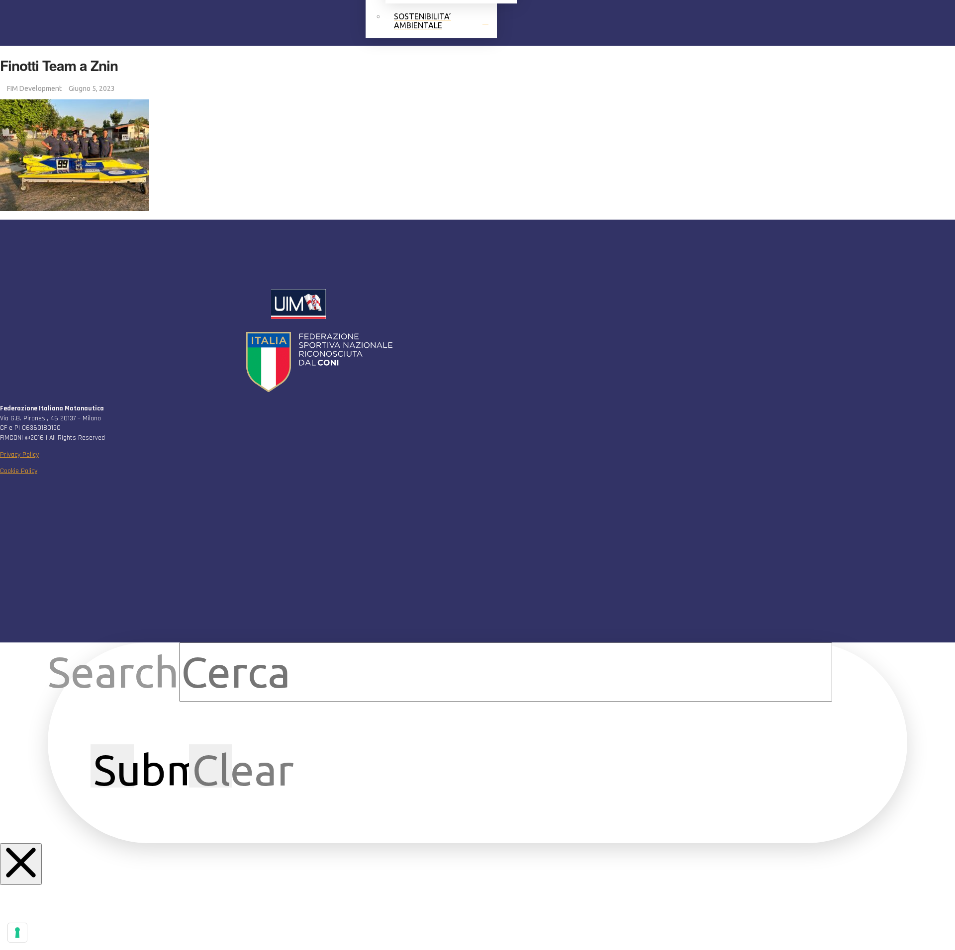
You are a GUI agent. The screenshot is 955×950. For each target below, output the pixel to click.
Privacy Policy (19, 454)
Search (113, 671)
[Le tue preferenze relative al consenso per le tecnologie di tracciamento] (17, 932)
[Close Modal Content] (21, 864)
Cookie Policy (18, 471)
